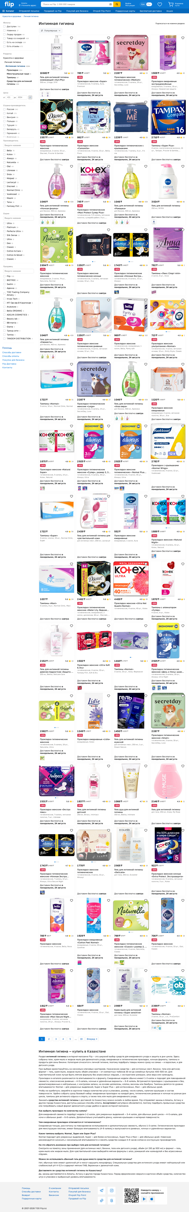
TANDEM (19, 338)
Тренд (13, 330)
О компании (55, 1188)
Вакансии (54, 1195)
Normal (15, 190)
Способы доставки (11, 352)
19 (81, 1039)
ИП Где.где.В (20, 302)
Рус (149, 4)
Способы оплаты (10, 356)
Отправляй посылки (29, 11)
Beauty (13, 318)
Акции (169, 11)
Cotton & (15, 251)
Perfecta (15, 231)
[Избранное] (159, 4)
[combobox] (77, 4)
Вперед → (92, 1039)
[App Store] (152, 1199)
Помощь (26, 1188)
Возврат (26, 1195)
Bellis (15, 310)
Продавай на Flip (53, 11)
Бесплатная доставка (151, 11)
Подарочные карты (125, 11)
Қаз (143, 4)
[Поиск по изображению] (111, 4)
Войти (128, 3)
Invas (13, 298)
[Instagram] (111, 1190)
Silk (13, 235)
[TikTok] (101, 1200)
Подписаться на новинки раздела (170, 23)
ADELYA (18, 314)
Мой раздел (130, 5)
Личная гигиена (31, 16)
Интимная (18, 66)
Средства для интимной (19, 82)
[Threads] (111, 1200)
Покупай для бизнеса (77, 11)
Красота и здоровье (12, 16)
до (15, 97)
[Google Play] (144, 1199)
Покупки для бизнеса (13, 360)
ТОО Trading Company (18, 293)
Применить (30, 97)
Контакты (7, 367)
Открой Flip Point (102, 11)
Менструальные (19, 73)
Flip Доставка (9, 363)
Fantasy (14, 206)
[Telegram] (101, 1190)
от (4, 97)
